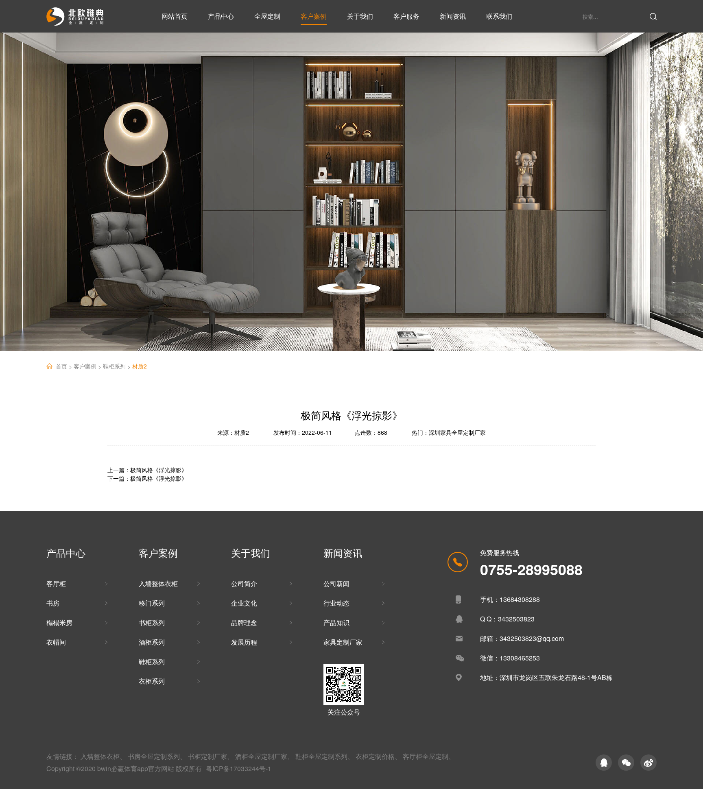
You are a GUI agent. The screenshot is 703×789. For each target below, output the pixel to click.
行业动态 (336, 603)
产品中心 (221, 16)
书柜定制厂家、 (211, 756)
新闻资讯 (453, 16)
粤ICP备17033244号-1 (238, 768)
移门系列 (152, 603)
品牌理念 (244, 622)
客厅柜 (56, 583)
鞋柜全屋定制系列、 (324, 756)
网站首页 (175, 16)
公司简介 (244, 583)
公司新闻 (336, 583)
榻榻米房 (59, 622)
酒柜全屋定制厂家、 (264, 756)
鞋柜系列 (117, 366)
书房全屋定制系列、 (157, 756)
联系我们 (499, 16)
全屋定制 (267, 16)
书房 (52, 603)
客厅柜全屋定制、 (429, 756)
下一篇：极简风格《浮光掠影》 (147, 478)
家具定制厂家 (342, 642)
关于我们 (360, 16)
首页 (65, 366)
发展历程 (244, 642)
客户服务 (406, 16)
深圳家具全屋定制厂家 (457, 432)
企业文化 (244, 603)
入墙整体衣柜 (158, 583)
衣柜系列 (152, 681)
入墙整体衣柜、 (103, 756)
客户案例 (314, 16)
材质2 (139, 366)
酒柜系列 (152, 642)
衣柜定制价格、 (378, 756)
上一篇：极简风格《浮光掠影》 (147, 470)
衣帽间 (56, 642)
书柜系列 (152, 622)
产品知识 (336, 622)
